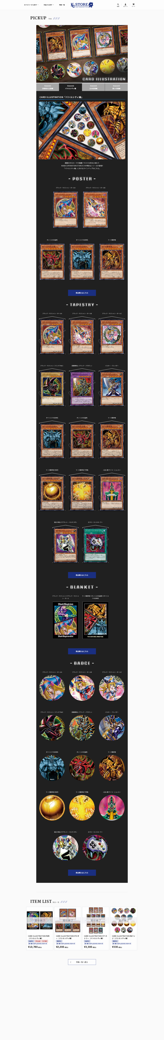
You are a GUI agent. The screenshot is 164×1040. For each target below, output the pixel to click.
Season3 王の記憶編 (93, 87)
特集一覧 (62, 5)
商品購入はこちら (82, 293)
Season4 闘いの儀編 (116, 87)
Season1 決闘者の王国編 (47, 87)
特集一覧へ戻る (82, 962)
